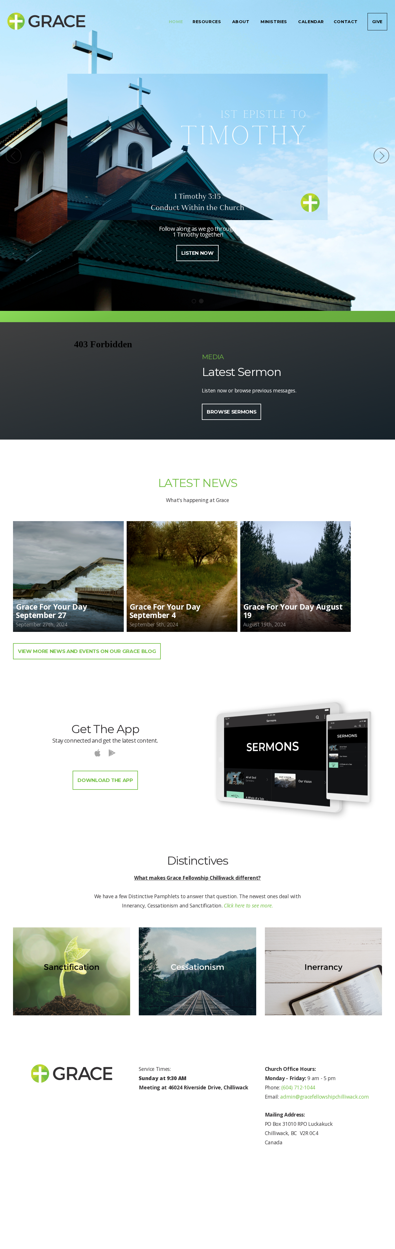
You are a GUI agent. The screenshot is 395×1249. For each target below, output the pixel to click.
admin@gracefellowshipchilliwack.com (324, 1096)
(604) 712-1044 (297, 1087)
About (241, 21)
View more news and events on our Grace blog (87, 651)
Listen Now (197, 253)
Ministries (274, 21)
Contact (346, 21)
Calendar (311, 21)
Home (176, 21)
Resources (207, 21)
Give (377, 21)
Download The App (105, 780)
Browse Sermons (231, 412)
